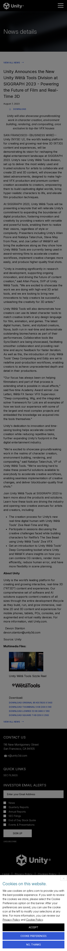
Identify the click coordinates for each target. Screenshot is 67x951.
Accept (33, 927)
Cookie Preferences (33, 935)
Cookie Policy (34, 919)
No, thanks (33, 944)
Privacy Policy (11, 919)
